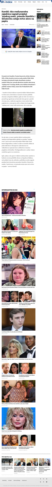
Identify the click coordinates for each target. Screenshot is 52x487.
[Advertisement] (18, 64)
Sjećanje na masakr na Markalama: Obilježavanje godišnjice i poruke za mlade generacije (45, 47)
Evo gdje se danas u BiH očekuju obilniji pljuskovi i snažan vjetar (43, 26)
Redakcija (6, 24)
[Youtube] (46, 482)
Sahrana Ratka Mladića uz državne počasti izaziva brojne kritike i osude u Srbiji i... (45, 40)
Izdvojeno (4, 8)
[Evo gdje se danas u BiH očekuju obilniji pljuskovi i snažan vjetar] (43, 17)
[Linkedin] (40, 482)
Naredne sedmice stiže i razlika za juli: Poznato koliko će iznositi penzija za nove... (45, 33)
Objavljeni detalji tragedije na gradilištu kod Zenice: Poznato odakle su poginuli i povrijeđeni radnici (45, 55)
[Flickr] (43, 479)
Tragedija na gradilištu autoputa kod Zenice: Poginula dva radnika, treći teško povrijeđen (45, 62)
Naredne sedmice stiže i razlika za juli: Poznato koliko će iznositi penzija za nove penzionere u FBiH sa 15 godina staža (19, 469)
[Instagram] (46, 479)
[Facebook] (40, 479)
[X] (43, 482)
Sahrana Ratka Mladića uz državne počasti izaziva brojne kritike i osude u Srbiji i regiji (32, 469)
